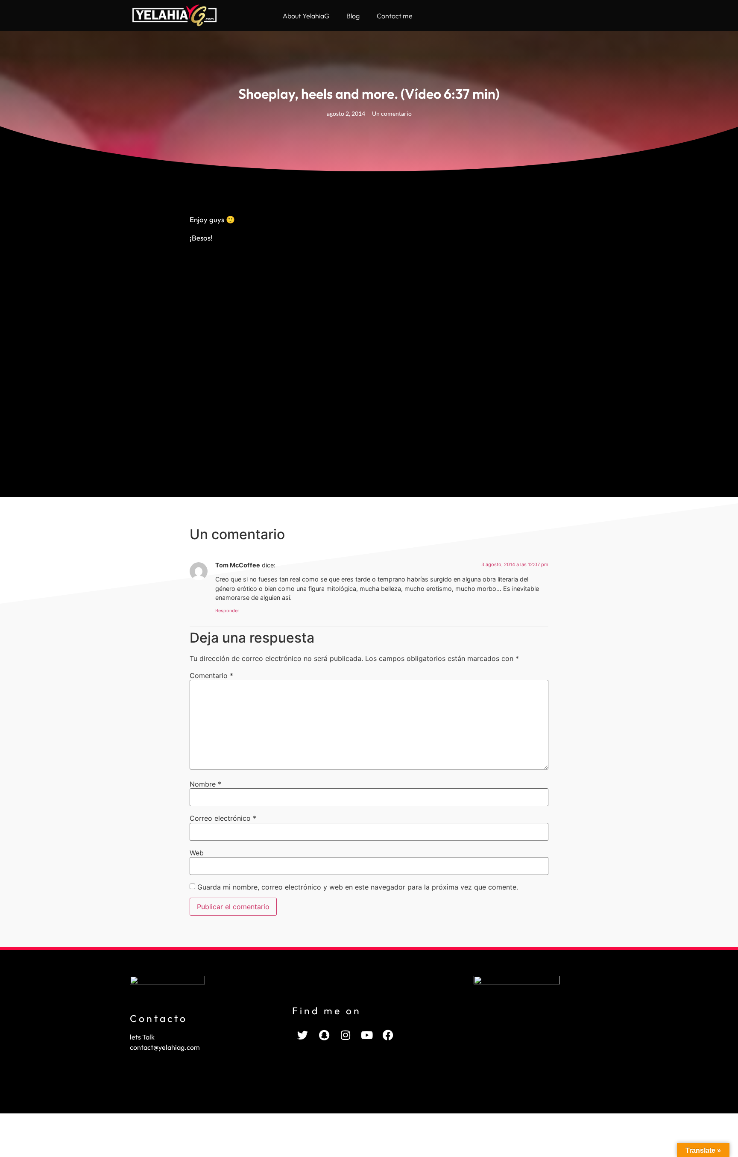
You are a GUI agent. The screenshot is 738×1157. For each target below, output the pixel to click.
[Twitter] (302, 1034)
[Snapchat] (324, 1034)
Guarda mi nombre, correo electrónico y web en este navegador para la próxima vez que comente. (357, 887)
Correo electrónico (223, 818)
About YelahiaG (306, 16)
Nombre (205, 784)
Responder (227, 611)
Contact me (395, 16)
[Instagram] (345, 1034)
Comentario (211, 675)
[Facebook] (388, 1034)
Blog (353, 16)
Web (197, 852)
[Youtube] (367, 1034)
